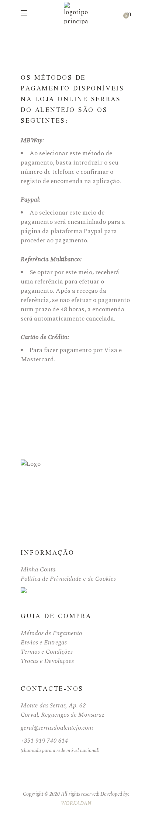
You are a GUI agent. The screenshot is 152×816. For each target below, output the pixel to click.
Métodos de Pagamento (51, 633)
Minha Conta (38, 569)
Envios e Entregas (44, 642)
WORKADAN (76, 803)
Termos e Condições (47, 652)
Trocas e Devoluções (47, 661)
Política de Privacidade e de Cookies (68, 579)
